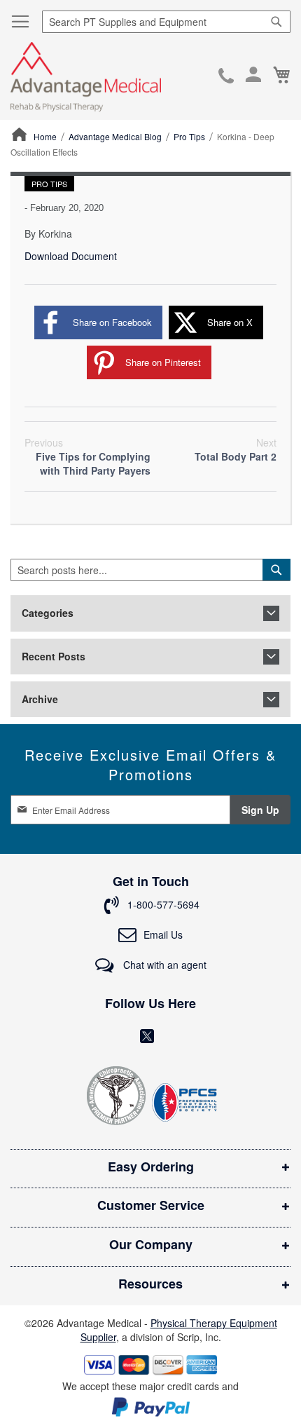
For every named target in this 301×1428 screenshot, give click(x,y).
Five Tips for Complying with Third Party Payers (87, 456)
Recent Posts (53, 656)
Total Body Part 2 (235, 449)
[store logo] (85, 76)
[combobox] (166, 22)
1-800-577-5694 (226, 77)
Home (46, 136)
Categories (48, 613)
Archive (40, 699)
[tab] (150, 613)
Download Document (70, 256)
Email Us (163, 934)
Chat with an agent (163, 965)
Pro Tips (190, 136)
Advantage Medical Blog (116, 136)
